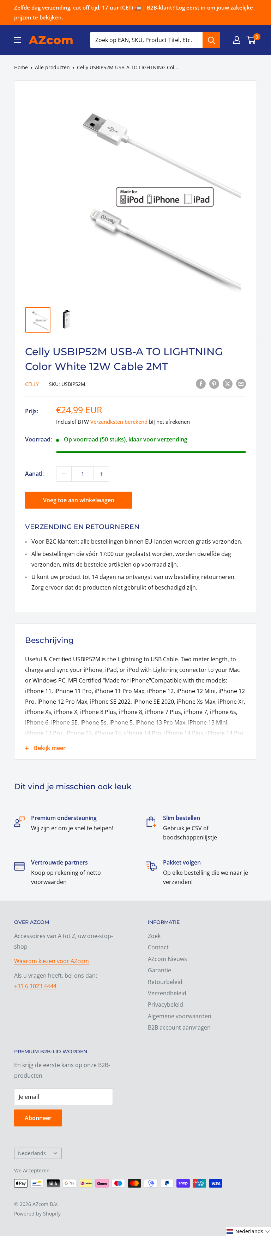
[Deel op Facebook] (201, 383)
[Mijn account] (236, 40)
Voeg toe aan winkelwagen (78, 500)
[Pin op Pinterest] (214, 383)
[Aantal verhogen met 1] (101, 474)
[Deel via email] (241, 383)
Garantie (159, 970)
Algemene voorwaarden (179, 1016)
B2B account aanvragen (179, 1027)
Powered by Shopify (37, 1213)
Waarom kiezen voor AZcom (51, 961)
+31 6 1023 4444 (35, 986)
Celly (32, 384)
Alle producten (52, 67)
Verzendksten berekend (118, 421)
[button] (248, 1231)
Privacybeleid (165, 1004)
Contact (158, 947)
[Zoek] (211, 40)
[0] (251, 40)
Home (21, 67)
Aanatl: (34, 474)
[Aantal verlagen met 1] (63, 474)
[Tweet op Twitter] (228, 383)
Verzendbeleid (167, 993)
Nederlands (32, 1153)
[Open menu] (17, 40)
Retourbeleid (165, 982)
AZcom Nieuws (167, 959)
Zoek (154, 936)
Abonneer (38, 1118)
